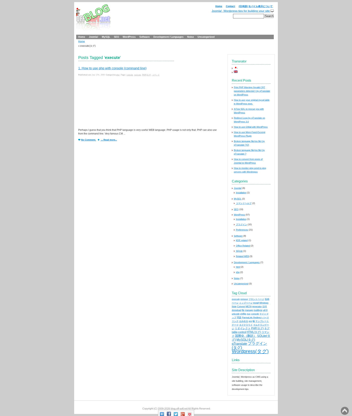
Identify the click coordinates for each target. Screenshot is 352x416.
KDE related (242, 240)
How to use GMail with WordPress (251, 127)
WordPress (129, 36)
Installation (241, 192)
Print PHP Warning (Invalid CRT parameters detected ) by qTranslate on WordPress (252, 91)
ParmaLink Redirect (252, 317)
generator (257, 306)
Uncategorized (206, 36)
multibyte (258, 310)
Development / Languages (168, 36)
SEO (116, 36)
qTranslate (239, 343)
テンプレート (262, 321)
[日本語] (236, 67)
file (243, 310)
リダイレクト (243, 328)
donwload (236, 310)
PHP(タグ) (146, 75)
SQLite (239, 251)
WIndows (263, 303)
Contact (230, 6)
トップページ (246, 303)
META (249, 306)
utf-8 (265, 310)
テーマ (235, 325)
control (242, 332)
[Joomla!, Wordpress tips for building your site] (93, 19)
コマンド (156, 75)
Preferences (242, 230)
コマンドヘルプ (244, 203)
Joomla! (93, 36)
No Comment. (88, 140)
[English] (236, 71)
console (129, 75)
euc (249, 314)
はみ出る (243, 321)
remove (244, 299)
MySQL (106, 36)
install (256, 303)
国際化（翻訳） (245, 335)
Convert (241, 306)
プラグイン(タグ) (249, 345)
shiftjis (243, 314)
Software (144, 36)
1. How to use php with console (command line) (112, 68)
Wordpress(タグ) (250, 351)
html (238, 267)
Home (218, 6)
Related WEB (242, 256)
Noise (190, 36)
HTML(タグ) (254, 332)
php (117, 75)
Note (234, 306)
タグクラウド (246, 325)
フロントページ (256, 299)
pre (250, 321)
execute (137, 75)
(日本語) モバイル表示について (256, 6)
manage (249, 310)
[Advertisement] (108, 102)
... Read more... (108, 140)
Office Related (243, 245)
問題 (239, 317)
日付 (264, 306)
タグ (267, 328)
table (235, 332)
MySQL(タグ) (245, 339)
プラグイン (241, 224)
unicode (236, 314)
